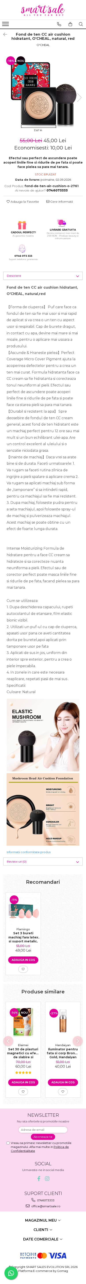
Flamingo (23, 929)
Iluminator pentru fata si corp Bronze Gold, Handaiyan (63, 1053)
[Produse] (6, 25)
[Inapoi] (3, 34)
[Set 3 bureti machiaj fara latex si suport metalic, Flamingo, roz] (23, 908)
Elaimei (23, 1045)
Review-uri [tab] (16, 861)
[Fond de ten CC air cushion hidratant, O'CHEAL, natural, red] (43, 93)
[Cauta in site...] (81, 24)
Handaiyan (63, 1045)
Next (79, 97)
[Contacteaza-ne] (59, 24)
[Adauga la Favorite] (23, 969)
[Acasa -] (43, 9)
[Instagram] (47, 1178)
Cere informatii (61, 202)
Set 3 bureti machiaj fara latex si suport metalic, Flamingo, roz (23, 937)
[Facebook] (39, 1178)
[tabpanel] (43, 93)
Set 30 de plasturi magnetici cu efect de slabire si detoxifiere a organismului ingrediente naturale (23, 1053)
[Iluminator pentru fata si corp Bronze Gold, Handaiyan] (63, 1021)
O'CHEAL (43, 45)
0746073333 (45, 1200)
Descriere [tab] (14, 275)
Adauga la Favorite (24, 202)
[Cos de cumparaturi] (70, 24)
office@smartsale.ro (45, 1206)
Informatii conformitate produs (28, 852)
